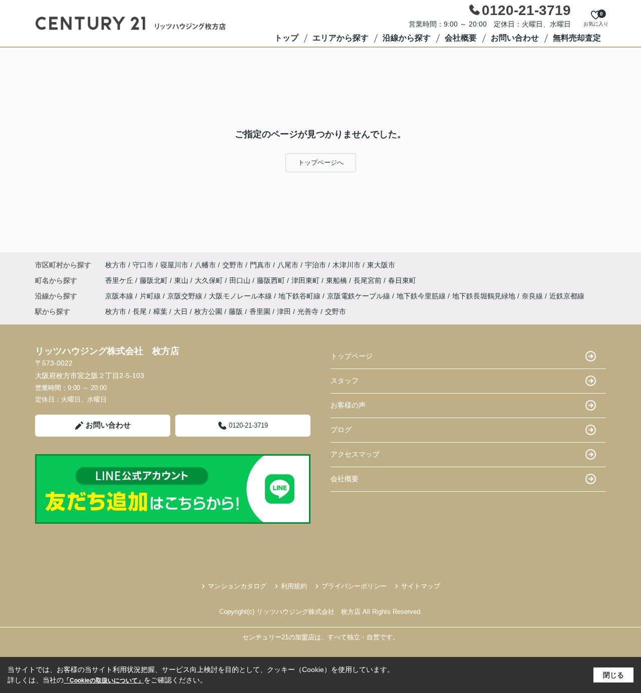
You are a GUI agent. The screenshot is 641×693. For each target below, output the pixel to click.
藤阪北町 (155, 280)
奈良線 (533, 296)
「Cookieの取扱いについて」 (104, 680)
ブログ (341, 430)
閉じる (613, 675)
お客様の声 (348, 405)
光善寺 (307, 311)
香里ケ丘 (120, 280)
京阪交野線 (185, 296)
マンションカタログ (237, 586)
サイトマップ (420, 586)
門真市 (260, 265)
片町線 (151, 296)
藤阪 (236, 311)
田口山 (240, 280)
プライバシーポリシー (354, 586)
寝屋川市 (174, 265)
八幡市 (205, 265)
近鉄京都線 (566, 296)
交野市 (232, 265)
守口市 (143, 265)
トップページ (352, 356)
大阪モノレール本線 (241, 296)
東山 (182, 280)
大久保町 (210, 280)
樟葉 (160, 311)
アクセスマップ (355, 454)
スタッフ (345, 381)
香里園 (259, 311)
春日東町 (402, 280)
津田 (284, 311)
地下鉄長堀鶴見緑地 (484, 296)
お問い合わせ (515, 38)
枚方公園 (208, 311)
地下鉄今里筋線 (422, 296)
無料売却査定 (577, 38)
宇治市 (315, 265)
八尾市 (287, 265)
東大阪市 (381, 265)
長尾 (140, 311)
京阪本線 (120, 296)
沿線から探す (407, 38)
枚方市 (115, 265)
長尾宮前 (369, 280)
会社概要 (461, 38)
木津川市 (347, 265)
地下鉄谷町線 (300, 296)
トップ (286, 38)
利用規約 (294, 586)
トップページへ (321, 162)
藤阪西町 (272, 280)
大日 (181, 311)
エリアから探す (340, 38)
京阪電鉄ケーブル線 (359, 296)
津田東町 (306, 280)
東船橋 (337, 280)
